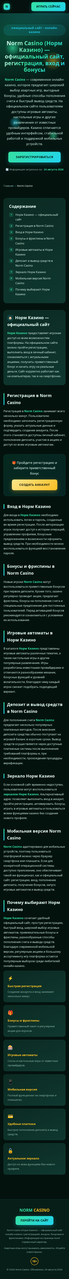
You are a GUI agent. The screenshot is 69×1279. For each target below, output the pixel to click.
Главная (8, 185)
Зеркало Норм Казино (30, 272)
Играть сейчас (48, 6)
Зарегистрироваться (34, 157)
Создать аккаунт (34, 485)
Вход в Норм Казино (29, 232)
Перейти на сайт (34, 1220)
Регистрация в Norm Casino (34, 226)
